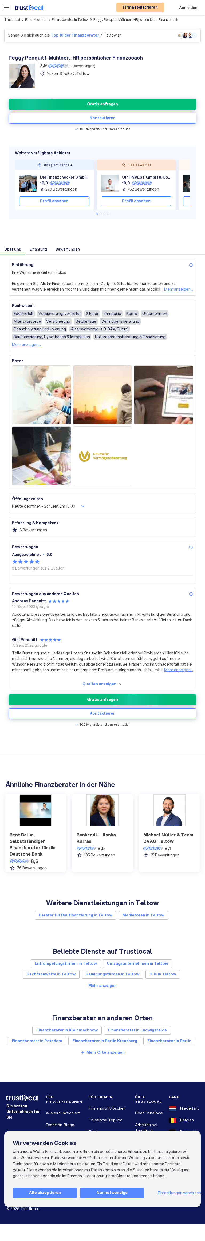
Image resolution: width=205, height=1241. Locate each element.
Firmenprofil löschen (107, 1108)
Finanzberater (36, 19)
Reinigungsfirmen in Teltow (112, 974)
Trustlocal (12, 19)
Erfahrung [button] (38, 249)
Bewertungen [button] (68, 249)
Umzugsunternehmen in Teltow (137, 963)
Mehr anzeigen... (178, 289)
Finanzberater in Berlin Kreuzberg (104, 1041)
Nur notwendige (112, 1192)
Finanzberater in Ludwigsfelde (137, 1030)
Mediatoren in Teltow (143, 915)
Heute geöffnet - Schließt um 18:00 (43, 506)
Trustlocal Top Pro (106, 1120)
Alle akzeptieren (45, 1192)
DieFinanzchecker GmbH (64, 177)
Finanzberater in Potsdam (37, 1041)
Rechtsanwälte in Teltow (51, 974)
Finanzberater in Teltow (70, 19)
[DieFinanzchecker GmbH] (28, 183)
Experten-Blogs (60, 1125)
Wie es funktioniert (63, 1113)
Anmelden (188, 7)
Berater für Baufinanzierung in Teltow (75, 915)
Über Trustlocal (149, 1113)
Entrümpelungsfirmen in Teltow (66, 963)
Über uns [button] (12, 249)
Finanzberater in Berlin (169, 1041)
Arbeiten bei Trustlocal (146, 1127)
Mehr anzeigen (102, 985)
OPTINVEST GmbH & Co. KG (146, 177)
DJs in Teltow (162, 974)
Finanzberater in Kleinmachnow (67, 1030)
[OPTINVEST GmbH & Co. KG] (110, 183)
